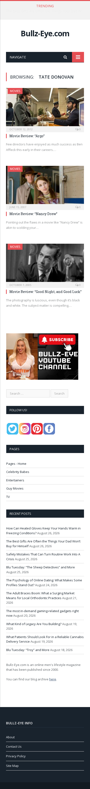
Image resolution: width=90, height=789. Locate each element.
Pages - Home (16, 463)
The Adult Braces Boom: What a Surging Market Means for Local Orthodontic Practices (40, 595)
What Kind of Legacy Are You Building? (33, 624)
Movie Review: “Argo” (27, 136)
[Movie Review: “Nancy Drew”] (45, 186)
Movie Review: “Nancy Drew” (33, 213)
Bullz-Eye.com (45, 33)
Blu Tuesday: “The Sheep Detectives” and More (40, 567)
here (52, 679)
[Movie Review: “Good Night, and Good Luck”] (45, 264)
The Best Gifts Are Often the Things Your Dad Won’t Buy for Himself (46, 11)
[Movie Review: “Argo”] (45, 108)
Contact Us (14, 746)
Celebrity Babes (17, 472)
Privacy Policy (16, 756)
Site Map (12, 766)
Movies (15, 91)
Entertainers (15, 480)
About (10, 737)
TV (8, 497)
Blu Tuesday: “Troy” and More (27, 650)
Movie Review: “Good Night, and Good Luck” (45, 291)
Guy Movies (15, 488)
